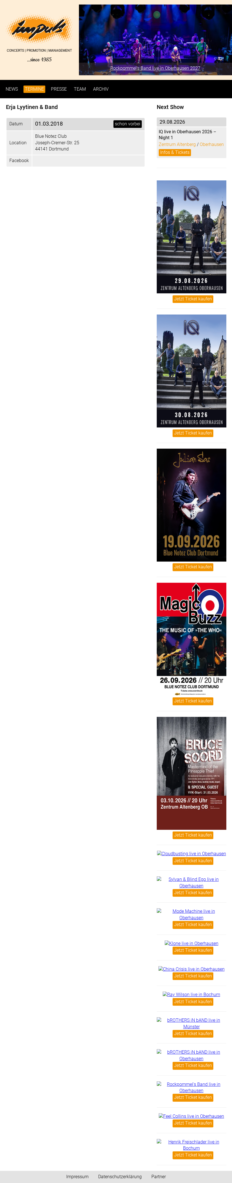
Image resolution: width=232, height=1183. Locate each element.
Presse (59, 89)
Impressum (77, 1176)
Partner (158, 1176)
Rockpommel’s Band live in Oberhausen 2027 (155, 68)
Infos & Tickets (175, 152)
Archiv (101, 89)
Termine (34, 89)
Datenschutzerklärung (120, 1176)
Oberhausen (212, 144)
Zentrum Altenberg (177, 144)
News (12, 89)
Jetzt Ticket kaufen (193, 299)
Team (80, 89)
